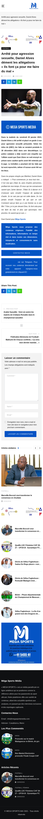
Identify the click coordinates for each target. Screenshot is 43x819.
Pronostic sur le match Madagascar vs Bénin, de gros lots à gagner (27, 741)
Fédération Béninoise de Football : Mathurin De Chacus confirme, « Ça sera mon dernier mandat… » (22, 340)
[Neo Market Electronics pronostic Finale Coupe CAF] (6, 753)
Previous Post (12, 309)
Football (5, 491)
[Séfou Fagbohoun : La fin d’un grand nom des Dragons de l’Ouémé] (6, 612)
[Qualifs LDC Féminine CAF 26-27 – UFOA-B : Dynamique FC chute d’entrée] (6, 546)
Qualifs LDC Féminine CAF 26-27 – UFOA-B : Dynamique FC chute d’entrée (27, 547)
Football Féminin (22, 788)
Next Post (33, 334)
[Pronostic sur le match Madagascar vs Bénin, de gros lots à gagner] (6, 738)
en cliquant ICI (21, 272)
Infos (17, 736)
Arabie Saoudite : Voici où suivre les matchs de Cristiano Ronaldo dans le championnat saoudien (19, 315)
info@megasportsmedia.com (18, 719)
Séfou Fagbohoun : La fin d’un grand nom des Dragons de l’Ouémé (27, 613)
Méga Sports (20, 219)
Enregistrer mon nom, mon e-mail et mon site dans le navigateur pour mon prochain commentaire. (22, 424)
